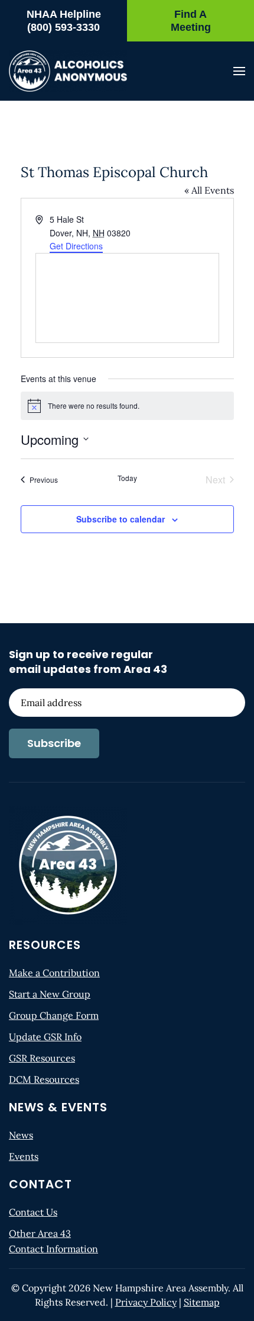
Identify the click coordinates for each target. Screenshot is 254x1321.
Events (23, 1156)
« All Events (209, 190)
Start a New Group (49, 994)
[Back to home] (68, 71)
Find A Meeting (191, 20)
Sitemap (202, 1302)
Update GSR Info (45, 1037)
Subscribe (54, 743)
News (21, 1135)
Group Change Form (54, 1015)
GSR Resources (42, 1058)
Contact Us (33, 1212)
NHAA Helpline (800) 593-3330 (64, 20)
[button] (239, 71)
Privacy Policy (146, 1302)
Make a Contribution (54, 973)
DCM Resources (44, 1079)
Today (127, 478)
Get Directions (76, 246)
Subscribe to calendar (120, 519)
